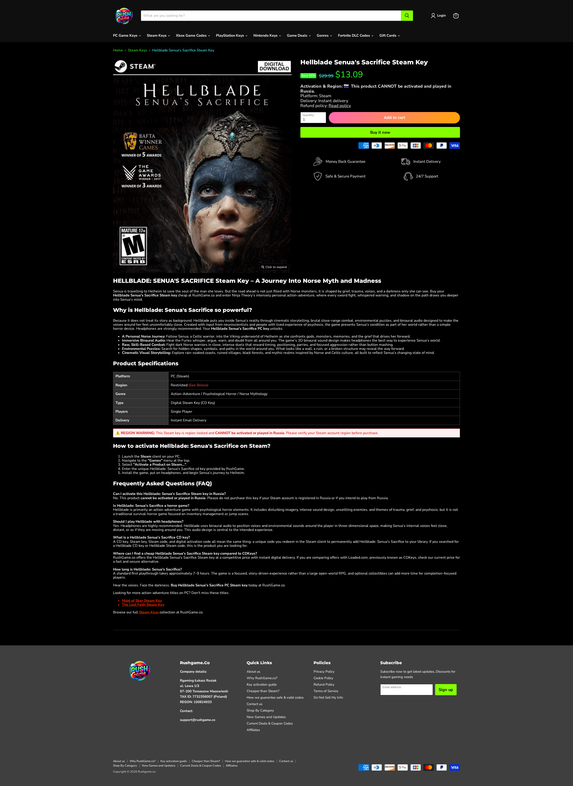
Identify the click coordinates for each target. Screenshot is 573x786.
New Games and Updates (266, 717)
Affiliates (253, 730)
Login (441, 15)
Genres (323, 35)
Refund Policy (324, 684)
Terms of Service (326, 691)
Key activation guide (262, 684)
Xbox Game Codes (191, 35)
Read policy (340, 106)
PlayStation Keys (230, 35)
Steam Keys (157, 35)
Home (118, 50)
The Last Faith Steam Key (143, 604)
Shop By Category (260, 710)
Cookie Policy (323, 678)
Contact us (254, 704)
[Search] (407, 16)
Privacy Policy (324, 671)
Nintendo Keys (265, 35)
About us (253, 671)
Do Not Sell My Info (328, 697)
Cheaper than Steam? (263, 691)
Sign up (446, 689)
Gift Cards (388, 35)
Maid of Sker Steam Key (142, 600)
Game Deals (297, 35)
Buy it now (380, 132)
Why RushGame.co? (262, 678)
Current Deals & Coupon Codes (270, 723)
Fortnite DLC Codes (354, 35)
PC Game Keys (125, 35)
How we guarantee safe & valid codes (275, 697)
